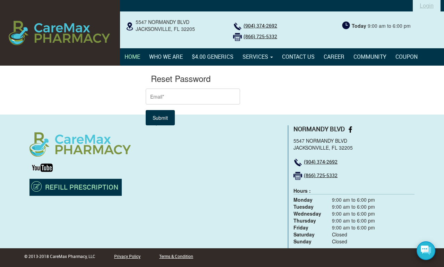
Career (334, 56)
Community (369, 56)
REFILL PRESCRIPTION (81, 187)
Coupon (406, 56)
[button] (258, 56)
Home (132, 56)
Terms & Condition (176, 256)
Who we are (166, 56)
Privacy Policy (127, 256)
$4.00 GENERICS (212, 56)
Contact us (298, 56)
